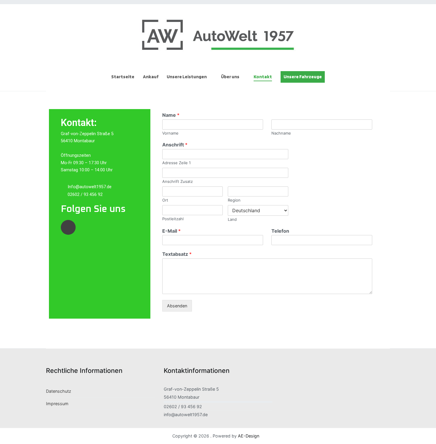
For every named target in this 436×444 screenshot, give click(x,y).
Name (170, 115)
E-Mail (171, 231)
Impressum (57, 403)
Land (232, 219)
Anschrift (174, 145)
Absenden (177, 305)
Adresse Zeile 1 (176, 162)
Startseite (122, 76)
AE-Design (248, 435)
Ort (165, 200)
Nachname (281, 133)
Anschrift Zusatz (177, 181)
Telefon (280, 231)
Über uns (230, 76)
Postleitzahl (173, 218)
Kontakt (263, 76)
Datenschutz (58, 391)
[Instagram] (68, 227)
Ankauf (150, 76)
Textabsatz (177, 254)
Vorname (170, 133)
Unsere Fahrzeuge (303, 76)
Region (234, 200)
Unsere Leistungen (187, 76)
